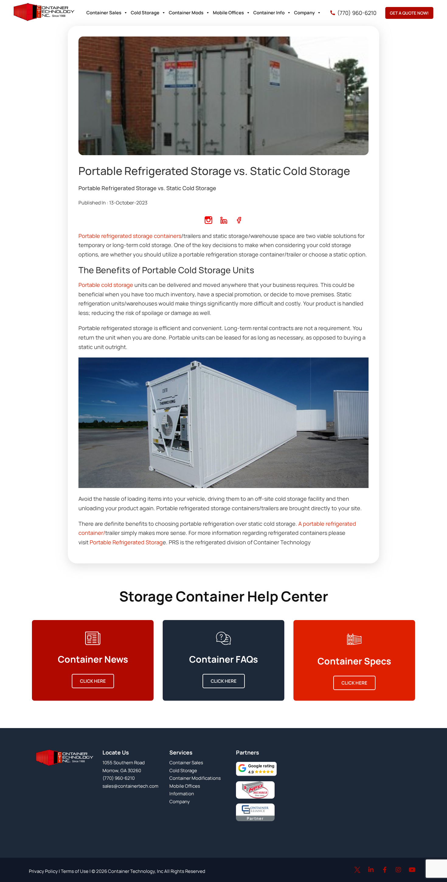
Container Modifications (195, 778)
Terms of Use (74, 871)
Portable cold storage (105, 284)
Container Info (269, 12)
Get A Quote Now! (409, 13)
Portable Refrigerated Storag (126, 542)
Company (304, 12)
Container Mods (186, 12)
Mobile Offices (228, 12)
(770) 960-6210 (356, 12)
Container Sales (103, 12)
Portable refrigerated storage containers (129, 235)
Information (181, 793)
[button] (256, 769)
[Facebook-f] (385, 870)
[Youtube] (412, 870)
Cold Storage (145, 12)
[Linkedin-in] (371, 870)
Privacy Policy (43, 871)
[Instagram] (398, 870)
